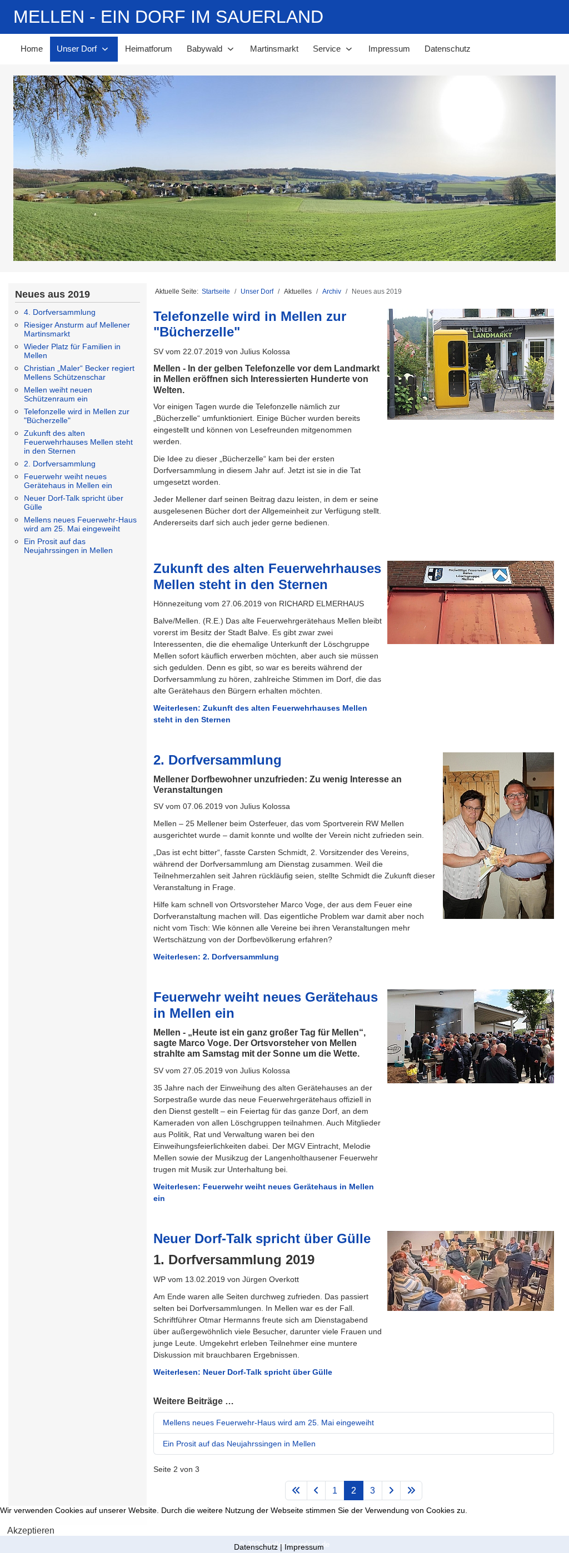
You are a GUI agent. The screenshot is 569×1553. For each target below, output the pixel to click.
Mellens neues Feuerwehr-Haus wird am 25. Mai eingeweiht (80, 524)
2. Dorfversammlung (60, 463)
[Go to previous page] (316, 1490)
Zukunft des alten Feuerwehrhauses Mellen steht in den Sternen (78, 442)
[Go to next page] (391, 1490)
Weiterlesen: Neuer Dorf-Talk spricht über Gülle (242, 1372)
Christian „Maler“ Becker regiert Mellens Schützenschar (79, 372)
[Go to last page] (411, 1490)
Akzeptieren (30, 1530)
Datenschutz (256, 1546)
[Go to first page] (296, 1490)
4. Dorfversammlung (60, 312)
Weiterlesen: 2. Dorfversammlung (216, 956)
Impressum (304, 1546)
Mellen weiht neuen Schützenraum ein (58, 394)
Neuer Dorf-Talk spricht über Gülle (262, 1238)
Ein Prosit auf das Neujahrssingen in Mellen (68, 546)
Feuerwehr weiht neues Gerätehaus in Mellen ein (68, 481)
